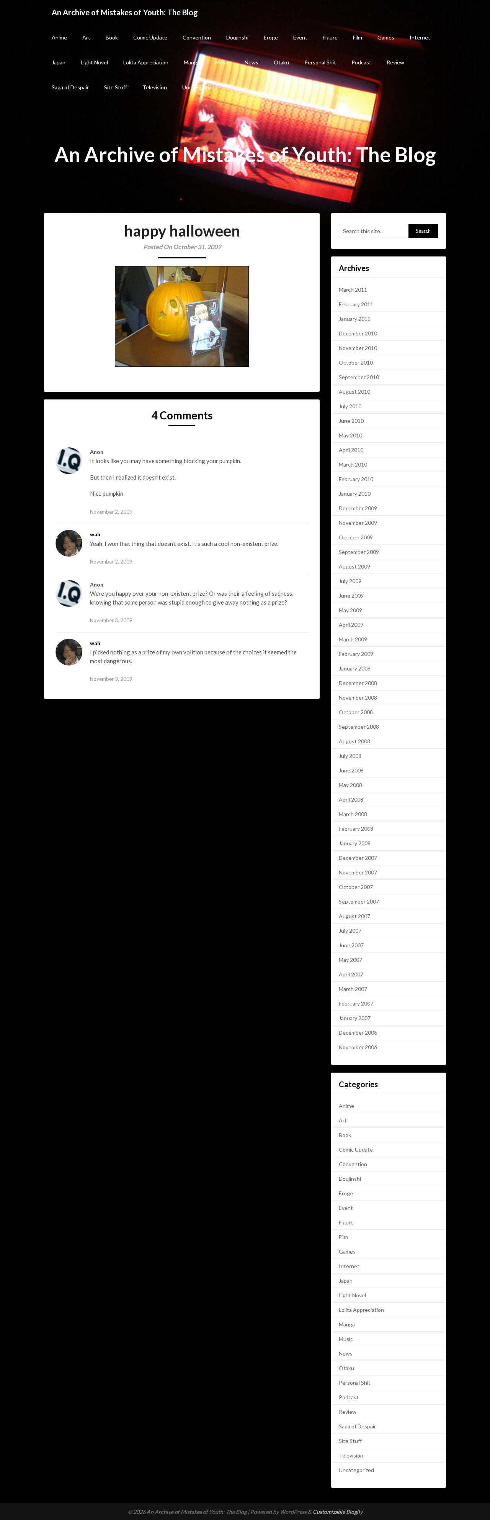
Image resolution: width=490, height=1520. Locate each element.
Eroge (271, 37)
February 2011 (356, 304)
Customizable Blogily (338, 1511)
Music (222, 62)
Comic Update (150, 37)
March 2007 (353, 989)
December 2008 (358, 683)
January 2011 (355, 319)
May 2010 (350, 435)
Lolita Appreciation (145, 62)
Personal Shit (320, 62)
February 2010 (356, 479)
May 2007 (350, 959)
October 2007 (356, 887)
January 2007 (355, 1018)
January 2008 (355, 843)
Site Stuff (115, 87)
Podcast (361, 62)
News (251, 62)
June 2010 (351, 420)
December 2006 (358, 1032)
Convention (197, 37)
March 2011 (353, 289)
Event (300, 37)
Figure (330, 37)
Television (154, 87)
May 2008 (350, 785)
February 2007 (356, 1003)
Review (395, 62)
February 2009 (356, 654)
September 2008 (359, 726)
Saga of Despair (70, 87)
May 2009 (350, 610)
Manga (192, 62)
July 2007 (350, 930)
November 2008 (358, 697)
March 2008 (353, 814)
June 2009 (351, 595)
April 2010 (351, 450)
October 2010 (356, 362)
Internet (420, 37)
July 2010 (350, 406)
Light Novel (94, 62)
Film (357, 37)
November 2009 (358, 522)
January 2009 (355, 668)
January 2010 (355, 493)
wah (95, 534)
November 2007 (358, 872)
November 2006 (358, 1047)
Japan (58, 62)
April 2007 (351, 974)
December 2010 (358, 333)
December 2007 (358, 857)
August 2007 (354, 916)
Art (86, 37)
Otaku (281, 62)
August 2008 (354, 741)
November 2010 (358, 348)
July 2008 (350, 756)
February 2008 (356, 828)
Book (112, 37)
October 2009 (356, 537)
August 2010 (354, 391)
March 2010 (353, 464)
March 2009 (353, 639)
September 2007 (359, 901)
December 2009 (358, 508)
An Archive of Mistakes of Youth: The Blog (125, 12)
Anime (59, 37)
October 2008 (356, 712)
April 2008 (351, 799)
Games (385, 37)
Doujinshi (237, 37)
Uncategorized (199, 87)
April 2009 (351, 624)
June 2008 (351, 770)
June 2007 (351, 945)
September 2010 (359, 377)
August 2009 (354, 566)
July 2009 (350, 581)
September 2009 (359, 552)
